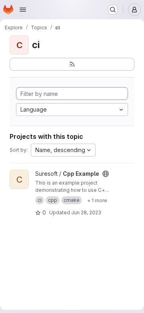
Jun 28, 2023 (86, 212)
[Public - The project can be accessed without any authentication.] (105, 174)
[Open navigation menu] (22, 9)
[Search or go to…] (113, 9)
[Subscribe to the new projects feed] (72, 64)
